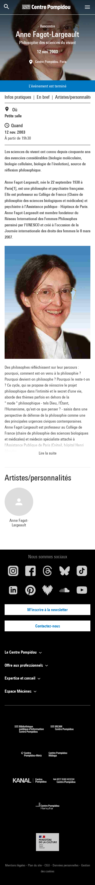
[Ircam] (65, 731)
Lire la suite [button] (47, 453)
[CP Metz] (35, 758)
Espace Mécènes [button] (18, 691)
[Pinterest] (30, 592)
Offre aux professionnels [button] (24, 665)
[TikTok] (81, 572)
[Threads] (47, 572)
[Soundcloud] (64, 592)
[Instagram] (13, 572)
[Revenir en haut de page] (84, 874)
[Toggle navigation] (87, 7)
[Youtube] (81, 592)
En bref (43, 97)
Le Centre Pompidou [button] (21, 652)
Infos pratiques (18, 97)
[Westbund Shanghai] (67, 784)
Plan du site (35, 865)
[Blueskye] (64, 572)
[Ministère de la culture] (47, 842)
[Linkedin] (13, 592)
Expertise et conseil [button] (20, 678)
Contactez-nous (47, 626)
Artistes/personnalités (74, 97)
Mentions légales (15, 865)
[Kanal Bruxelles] (33, 784)
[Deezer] (47, 592)
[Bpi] (32, 731)
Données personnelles (66, 865)
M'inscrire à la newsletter (47, 609)
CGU (47, 865)
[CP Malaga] (61, 758)
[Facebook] (30, 572)
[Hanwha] (47, 810)
